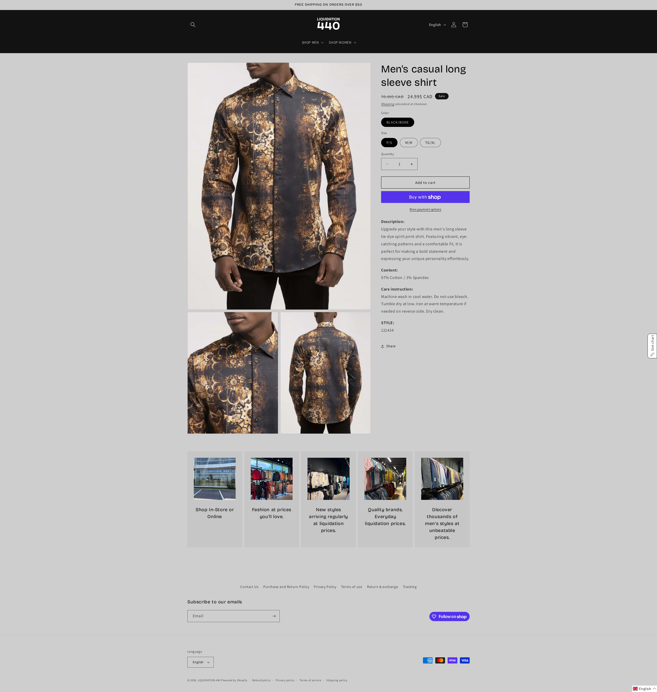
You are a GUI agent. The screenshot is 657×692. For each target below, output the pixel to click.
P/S (389, 142)
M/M (408, 142)
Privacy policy (285, 680)
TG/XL (430, 142)
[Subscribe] (273, 616)
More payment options (425, 209)
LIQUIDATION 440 (209, 680)
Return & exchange (382, 586)
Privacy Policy (325, 586)
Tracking (410, 586)
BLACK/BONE (398, 122)
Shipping (387, 104)
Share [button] (391, 346)
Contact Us (249, 586)
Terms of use (351, 586)
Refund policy (261, 680)
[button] (193, 24)
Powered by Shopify (234, 680)
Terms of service (310, 680)
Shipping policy (336, 680)
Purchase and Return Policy (286, 586)
